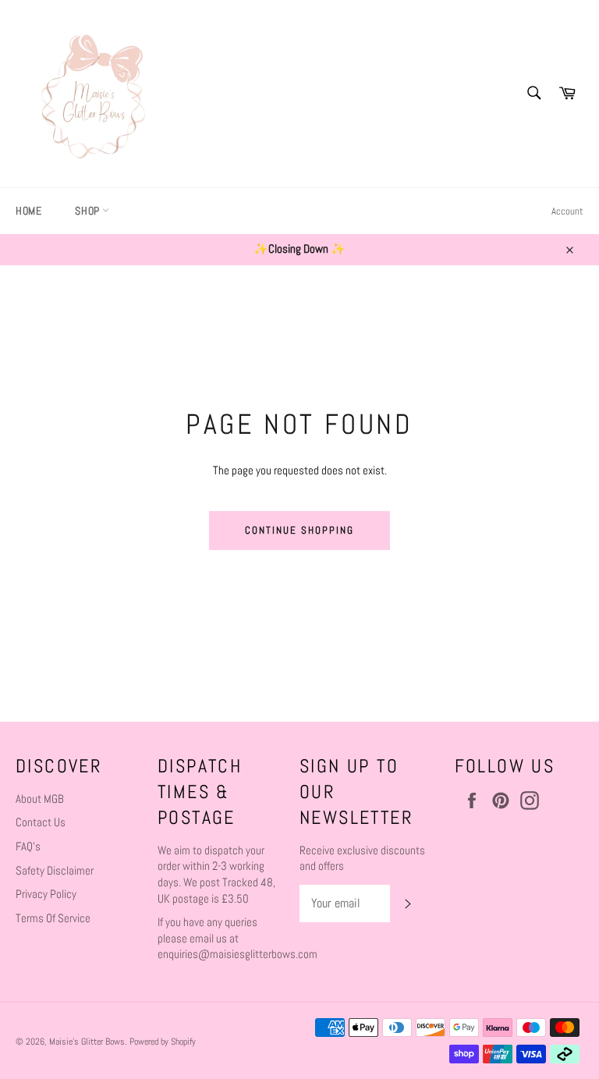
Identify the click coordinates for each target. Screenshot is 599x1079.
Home (28, 211)
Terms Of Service (53, 917)
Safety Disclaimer (55, 870)
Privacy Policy (46, 893)
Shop (88, 211)
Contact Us (41, 822)
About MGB (40, 798)
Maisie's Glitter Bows (87, 1041)
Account (567, 211)
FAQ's (28, 846)
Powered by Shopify (162, 1041)
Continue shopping (299, 530)
